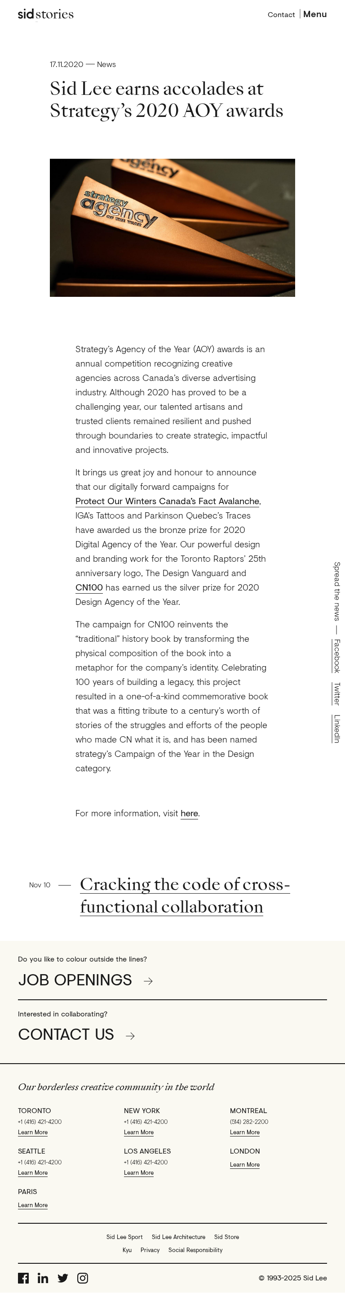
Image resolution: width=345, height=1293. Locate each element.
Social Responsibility (195, 1250)
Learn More (33, 1132)
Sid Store (226, 1237)
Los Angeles (147, 1151)
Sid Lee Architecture (178, 1237)
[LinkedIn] (43, 1278)
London (245, 1151)
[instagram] (82, 1278)
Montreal (248, 1110)
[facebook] (23, 1278)
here (189, 813)
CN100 (89, 587)
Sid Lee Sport (124, 1237)
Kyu (127, 1250)
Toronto (34, 1110)
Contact (281, 13)
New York (142, 1110)
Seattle (31, 1151)
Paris (27, 1191)
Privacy (150, 1250)
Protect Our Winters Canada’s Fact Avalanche (167, 501)
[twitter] (63, 1278)
